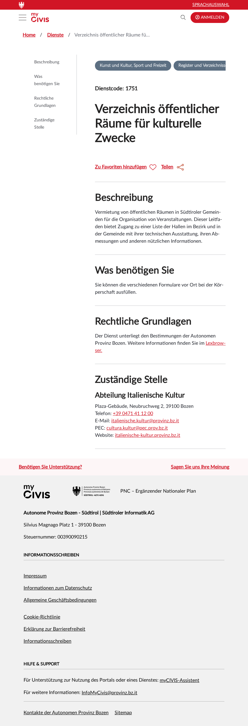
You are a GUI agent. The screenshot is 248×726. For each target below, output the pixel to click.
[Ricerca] (183, 17)
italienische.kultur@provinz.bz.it (145, 420)
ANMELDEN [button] (212, 17)
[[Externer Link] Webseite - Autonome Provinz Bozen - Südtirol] (91, 491)
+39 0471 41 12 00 (133, 413)
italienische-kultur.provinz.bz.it (147, 435)
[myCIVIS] (37, 491)
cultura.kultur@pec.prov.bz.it (137, 428)
